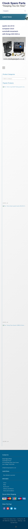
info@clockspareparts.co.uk (9, 467)
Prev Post (3, 67)
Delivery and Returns (8, 488)
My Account (6, 486)
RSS (15, 525)
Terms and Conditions (8, 490)
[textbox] (14, 79)
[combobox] (14, 78)
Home (4, 482)
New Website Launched (9, 475)
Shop (4, 484)
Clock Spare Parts (11, 518)
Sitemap (20, 520)
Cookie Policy (13, 520)
